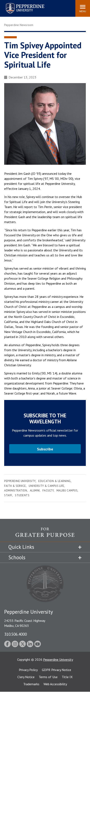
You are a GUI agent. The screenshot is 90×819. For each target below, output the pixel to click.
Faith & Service (15, 486)
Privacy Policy (28, 670)
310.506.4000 (15, 634)
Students (22, 495)
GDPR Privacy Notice (56, 670)
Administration (15, 490)
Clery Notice (26, 677)
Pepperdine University (20, 3)
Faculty (48, 490)
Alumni (35, 490)
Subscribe (45, 449)
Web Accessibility (55, 684)
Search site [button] (15, 6)
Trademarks (31, 684)
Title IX (67, 677)
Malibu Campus (67, 490)
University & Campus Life (46, 486)
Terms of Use (48, 677)
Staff (8, 495)
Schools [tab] (16, 557)
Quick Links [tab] (21, 547)
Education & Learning (54, 481)
